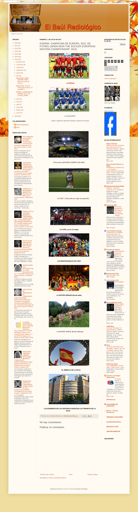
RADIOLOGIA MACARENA (115, 186)
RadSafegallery (119, 282)
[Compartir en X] (87, 416)
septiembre (20, 70)
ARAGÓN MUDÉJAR (113, 431)
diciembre (19, 62)
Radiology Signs (112, 364)
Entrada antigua (93, 474)
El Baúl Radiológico (22, 124)
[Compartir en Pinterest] (91, 416)
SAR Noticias (110, 399)
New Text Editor (111, 275)
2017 (16, 45)
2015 (16, 51)
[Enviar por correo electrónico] (83, 416)
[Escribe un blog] (85, 416)
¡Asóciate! (118, 379)
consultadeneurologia (114, 231)
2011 (16, 116)
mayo (18, 101)
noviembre (20, 64)
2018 (16, 43)
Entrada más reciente (47, 474)
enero (18, 113)
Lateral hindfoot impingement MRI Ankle (119, 305)
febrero (18, 110)
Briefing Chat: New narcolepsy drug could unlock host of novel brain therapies (115, 147)
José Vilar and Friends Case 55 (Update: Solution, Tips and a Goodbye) (115, 348)
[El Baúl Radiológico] (110, 135)
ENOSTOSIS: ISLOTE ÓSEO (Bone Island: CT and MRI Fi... (24, 87)
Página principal (17, 34)
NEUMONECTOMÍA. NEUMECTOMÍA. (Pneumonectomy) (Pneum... (22, 80)
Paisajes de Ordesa (113, 249)
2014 (16, 54)
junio (18, 99)
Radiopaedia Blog (112, 273)
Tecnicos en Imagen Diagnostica (113, 376)
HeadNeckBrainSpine (113, 422)
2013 (16, 56)
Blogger (85, 489)
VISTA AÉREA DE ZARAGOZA (112, 405)
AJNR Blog (110, 326)
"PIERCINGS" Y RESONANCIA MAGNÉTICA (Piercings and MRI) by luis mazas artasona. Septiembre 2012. (23, 194)
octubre (19, 67)
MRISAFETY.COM (112, 426)
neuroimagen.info (112, 280)
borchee (65, 489)
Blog (108, 345)
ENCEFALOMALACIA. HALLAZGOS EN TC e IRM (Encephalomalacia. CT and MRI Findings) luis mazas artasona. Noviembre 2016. (24, 271)
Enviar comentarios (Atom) (57, 478)
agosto (18, 73)
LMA (17, 127)
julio (17, 75)
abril (17, 104)
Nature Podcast (111, 143)
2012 (16, 59)
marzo (18, 107)
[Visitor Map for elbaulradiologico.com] (105, 52)
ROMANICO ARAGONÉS (114, 417)
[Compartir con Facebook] (89, 416)
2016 (16, 48)
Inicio (70, 474)
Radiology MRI (111, 205)
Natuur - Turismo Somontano (112, 411)
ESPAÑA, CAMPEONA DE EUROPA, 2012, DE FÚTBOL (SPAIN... (24, 93)
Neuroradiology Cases (114, 302)
